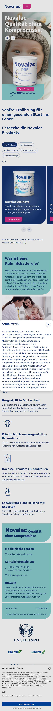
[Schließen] (48, 324)
